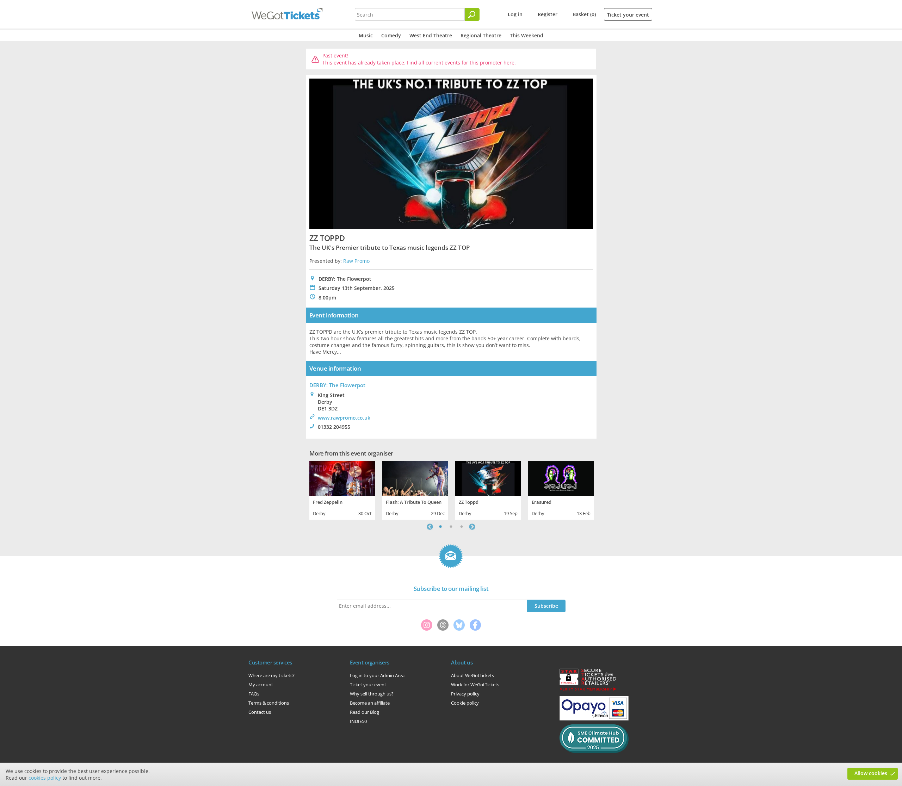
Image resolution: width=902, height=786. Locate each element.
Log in (515, 14)
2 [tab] (451, 526)
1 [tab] (440, 526)
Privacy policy (465, 694)
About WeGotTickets (472, 675)
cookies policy (45, 777)
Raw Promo (356, 261)
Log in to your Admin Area (377, 675)
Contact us (259, 712)
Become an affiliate (370, 703)
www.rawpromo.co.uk (344, 417)
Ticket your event (628, 14)
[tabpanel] (342, 489)
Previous (429, 526)
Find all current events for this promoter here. (461, 62)
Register (547, 14)
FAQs (253, 694)
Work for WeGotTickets (475, 684)
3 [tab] (461, 526)
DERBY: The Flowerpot (337, 385)
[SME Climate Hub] (594, 751)
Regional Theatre (481, 35)
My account (260, 684)
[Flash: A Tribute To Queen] (415, 477)
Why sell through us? (372, 694)
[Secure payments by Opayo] (594, 719)
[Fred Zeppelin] (342, 477)
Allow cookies (870, 773)
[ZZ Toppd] (488, 477)
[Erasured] (561, 477)
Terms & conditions (268, 703)
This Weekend (526, 35)
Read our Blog (364, 712)
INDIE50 (358, 721)
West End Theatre (430, 35)
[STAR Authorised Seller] (588, 690)
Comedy (391, 35)
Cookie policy (465, 703)
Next (472, 526)
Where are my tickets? (271, 675)
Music (366, 35)
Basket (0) (584, 14)
